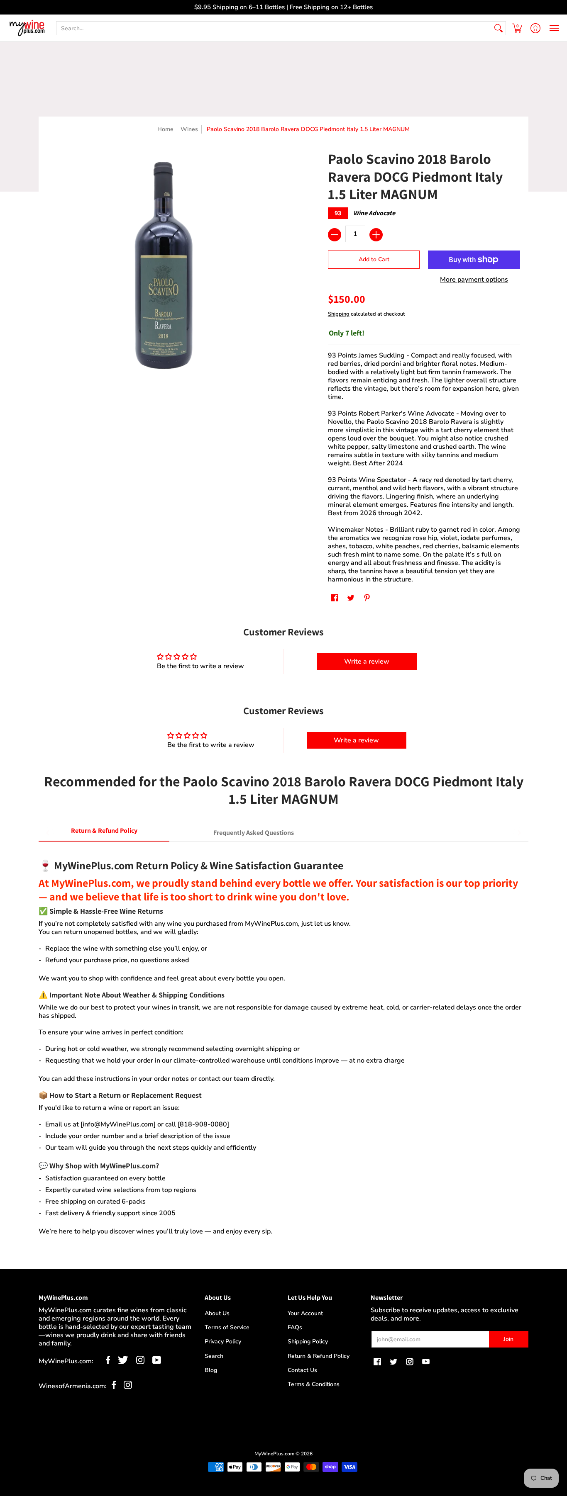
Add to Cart (374, 259)
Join (508, 1339)
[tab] (104, 833)
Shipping (338, 314)
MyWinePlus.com (274, 1453)
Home (165, 129)
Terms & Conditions (314, 1384)
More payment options (474, 279)
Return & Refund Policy (318, 1356)
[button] (517, 28)
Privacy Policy (223, 1341)
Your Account (305, 1313)
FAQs (295, 1327)
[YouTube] (156, 1362)
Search (214, 1356)
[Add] (376, 234)
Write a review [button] (366, 661)
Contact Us (302, 1370)
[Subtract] (334, 234)
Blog (211, 1370)
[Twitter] (123, 1362)
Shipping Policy (308, 1341)
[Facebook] (108, 1362)
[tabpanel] (283, 1043)
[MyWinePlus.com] (27, 28)
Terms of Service (227, 1327)
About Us (217, 1313)
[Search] (498, 28)
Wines (189, 129)
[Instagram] (140, 1362)
